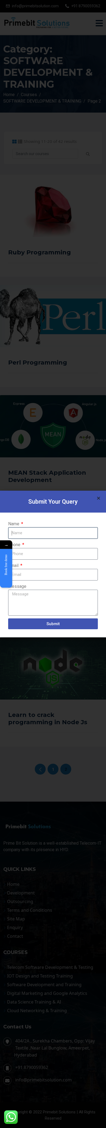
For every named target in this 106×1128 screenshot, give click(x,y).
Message (17, 586)
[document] (53, 564)
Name (14, 523)
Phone (14, 544)
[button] (98, 498)
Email (14, 565)
